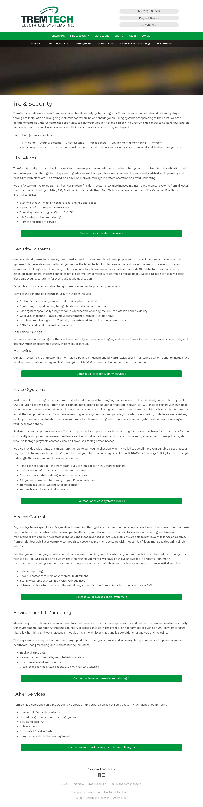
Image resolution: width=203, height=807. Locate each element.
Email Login (95, 784)
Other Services (164, 43)
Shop (118, 35)
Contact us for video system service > (102, 501)
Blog (65, 784)
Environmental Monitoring (134, 43)
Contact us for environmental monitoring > (101, 678)
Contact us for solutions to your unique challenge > (101, 747)
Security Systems (59, 43)
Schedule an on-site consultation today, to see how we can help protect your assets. (67, 286)
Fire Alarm (37, 43)
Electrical (58, 35)
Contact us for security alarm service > (101, 374)
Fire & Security (79, 35)
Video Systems (82, 43)
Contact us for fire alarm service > (101, 233)
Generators (102, 35)
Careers (79, 784)
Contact (146, 35)
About (132, 35)
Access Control (105, 43)
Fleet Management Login (125, 784)
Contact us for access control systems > (101, 597)
